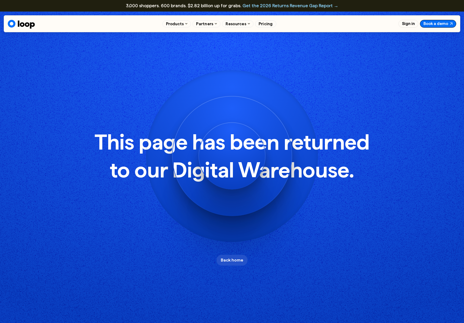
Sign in (408, 23)
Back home (232, 260)
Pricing (266, 23)
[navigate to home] (21, 24)
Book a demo (435, 23)
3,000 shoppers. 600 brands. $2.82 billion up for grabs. (232, 5)
